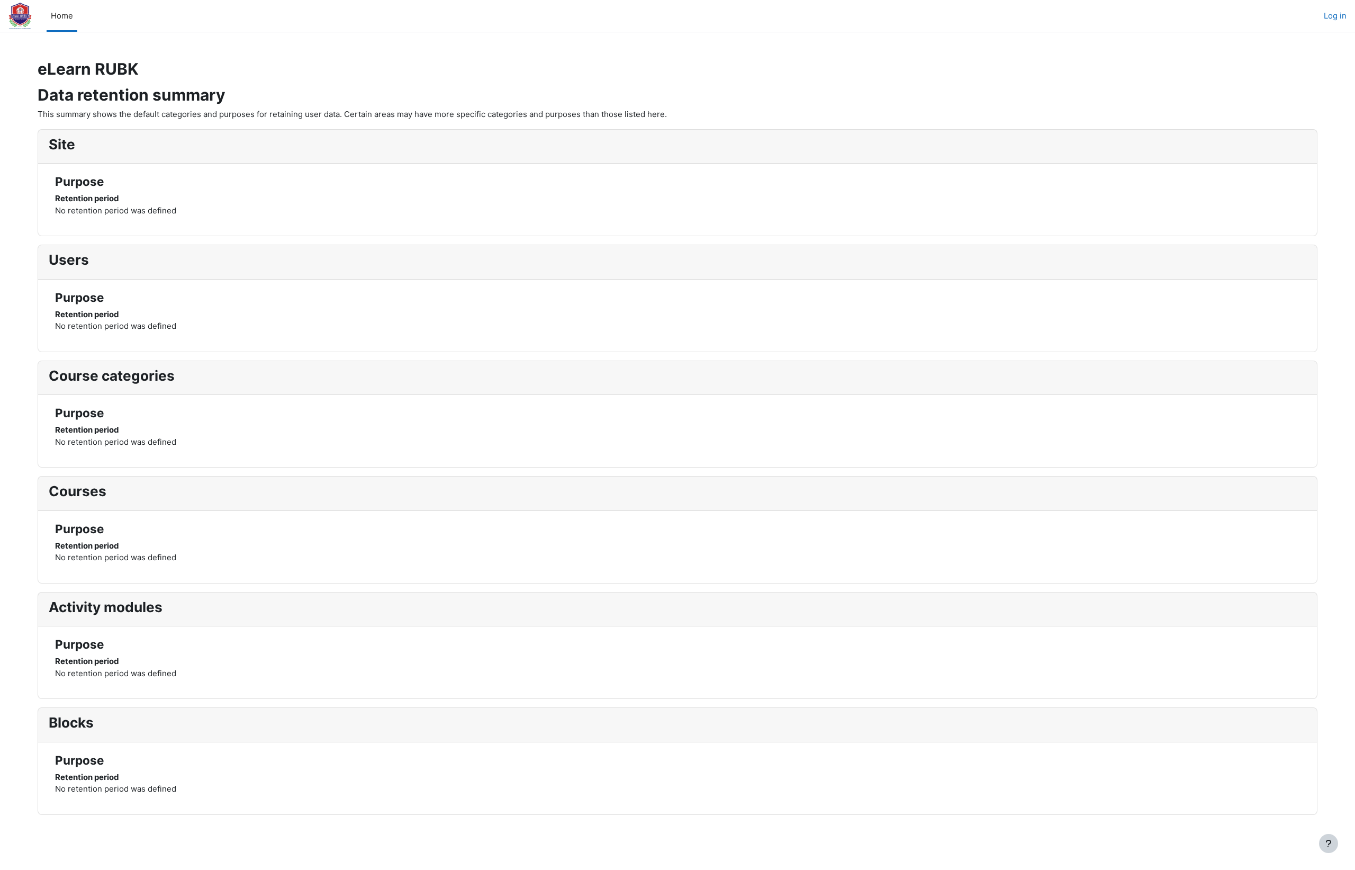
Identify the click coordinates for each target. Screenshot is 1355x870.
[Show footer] (1328, 843)
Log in (1335, 16)
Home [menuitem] (62, 16)
